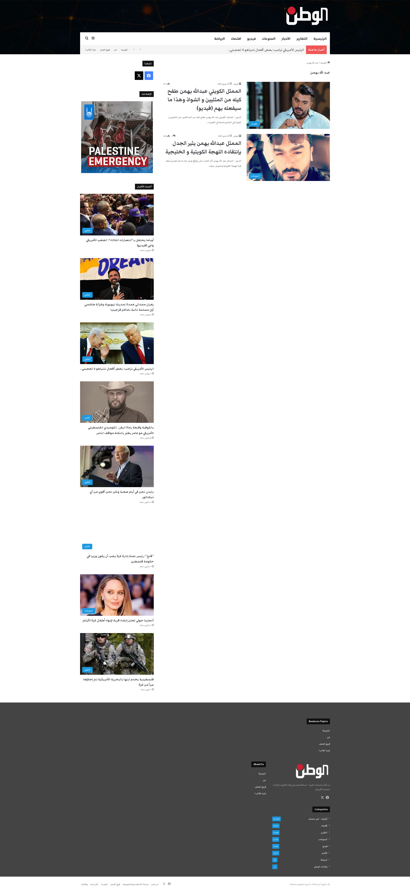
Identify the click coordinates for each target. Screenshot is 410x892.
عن (115, 49)
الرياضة (219, 39)
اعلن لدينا (94, 884)
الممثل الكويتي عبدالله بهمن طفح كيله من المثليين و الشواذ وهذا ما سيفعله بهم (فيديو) (204, 99)
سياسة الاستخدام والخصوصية (136, 884)
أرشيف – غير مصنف (317, 819)
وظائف (84, 884)
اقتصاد (236, 39)
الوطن (235, 83)
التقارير (302, 39)
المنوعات (268, 39)
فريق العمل (105, 49)
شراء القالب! (90, 49)
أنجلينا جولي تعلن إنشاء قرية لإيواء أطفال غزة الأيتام (118, 620)
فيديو (251, 39)
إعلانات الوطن (320, 866)
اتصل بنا (104, 884)
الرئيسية (320, 39)
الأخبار (285, 39)
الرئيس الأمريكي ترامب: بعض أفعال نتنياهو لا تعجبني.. (266, 49)
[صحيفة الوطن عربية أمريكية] (306, 16)
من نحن (154, 884)
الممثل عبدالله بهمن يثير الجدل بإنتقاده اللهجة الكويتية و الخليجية (203, 147)
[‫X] (322, 797)
